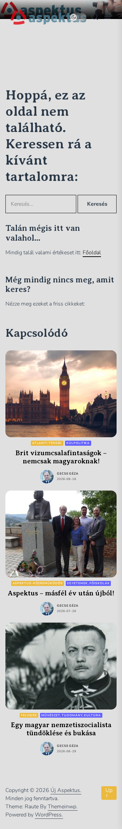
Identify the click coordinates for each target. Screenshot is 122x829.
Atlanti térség (47, 443)
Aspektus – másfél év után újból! (61, 593)
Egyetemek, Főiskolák (88, 583)
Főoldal (92, 252)
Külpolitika (78, 443)
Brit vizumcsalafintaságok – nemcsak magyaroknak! (61, 457)
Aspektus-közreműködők (38, 583)
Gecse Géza (68, 474)
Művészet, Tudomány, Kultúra (71, 715)
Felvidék (29, 715)
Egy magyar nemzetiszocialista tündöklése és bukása (61, 729)
